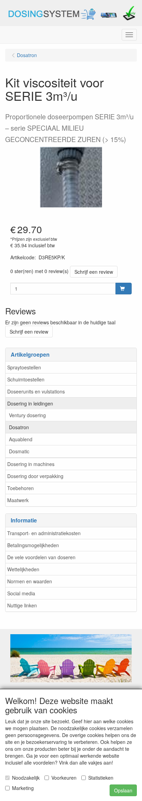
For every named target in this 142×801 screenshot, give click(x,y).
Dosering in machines (30, 464)
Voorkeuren (64, 777)
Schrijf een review (93, 271)
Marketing (23, 787)
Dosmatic (19, 451)
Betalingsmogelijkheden (33, 545)
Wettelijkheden (23, 569)
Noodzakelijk (26, 777)
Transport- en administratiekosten (44, 533)
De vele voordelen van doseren (41, 557)
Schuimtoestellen (25, 379)
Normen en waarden (29, 581)
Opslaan (123, 790)
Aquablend (20, 439)
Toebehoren (20, 488)
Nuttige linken (22, 605)
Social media (21, 593)
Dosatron (19, 427)
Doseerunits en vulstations (36, 391)
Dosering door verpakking (35, 476)
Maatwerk (18, 500)
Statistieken (100, 777)
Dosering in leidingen (30, 403)
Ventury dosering (27, 415)
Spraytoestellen (24, 367)
